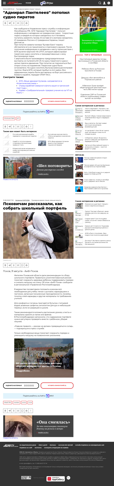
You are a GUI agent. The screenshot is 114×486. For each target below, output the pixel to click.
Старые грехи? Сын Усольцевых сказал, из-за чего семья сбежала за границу (97, 220)
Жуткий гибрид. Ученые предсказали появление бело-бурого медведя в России (98, 117)
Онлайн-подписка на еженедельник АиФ (89, 445)
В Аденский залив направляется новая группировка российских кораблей (24, 150)
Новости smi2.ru (10, 179)
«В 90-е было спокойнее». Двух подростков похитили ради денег (96, 234)
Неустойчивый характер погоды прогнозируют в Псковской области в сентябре (93, 61)
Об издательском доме (27, 445)
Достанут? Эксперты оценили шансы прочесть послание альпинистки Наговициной (98, 242)
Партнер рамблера (38, 477)
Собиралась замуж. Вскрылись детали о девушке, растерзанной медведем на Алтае (96, 139)
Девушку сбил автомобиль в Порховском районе (93, 79)
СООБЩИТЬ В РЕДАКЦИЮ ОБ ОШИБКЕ (56, 448)
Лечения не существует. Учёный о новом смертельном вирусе (96, 205)
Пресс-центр (43, 445)
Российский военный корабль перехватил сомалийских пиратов (24, 135)
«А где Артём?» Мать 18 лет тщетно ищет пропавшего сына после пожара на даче (97, 132)
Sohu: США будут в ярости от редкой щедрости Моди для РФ (97, 173)
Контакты (38, 448)
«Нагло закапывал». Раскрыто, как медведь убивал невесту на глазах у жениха (97, 110)
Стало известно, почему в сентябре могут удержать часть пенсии (96, 180)
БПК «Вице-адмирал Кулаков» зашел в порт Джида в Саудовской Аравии (58, 143)
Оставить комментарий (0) (57, 101)
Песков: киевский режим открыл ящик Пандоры (95, 158)
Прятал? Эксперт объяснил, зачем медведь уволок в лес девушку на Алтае (97, 213)
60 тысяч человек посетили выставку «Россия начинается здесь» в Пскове (39, 364)
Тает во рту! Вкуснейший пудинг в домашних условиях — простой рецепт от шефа (97, 147)
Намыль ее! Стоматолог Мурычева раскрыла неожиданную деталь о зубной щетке (97, 227)
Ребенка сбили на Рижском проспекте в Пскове (93, 70)
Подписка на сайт (25, 448)
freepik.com (7, 260)
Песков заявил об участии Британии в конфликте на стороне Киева (97, 166)
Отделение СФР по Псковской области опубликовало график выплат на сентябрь (93, 96)
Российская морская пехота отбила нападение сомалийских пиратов (59, 136)
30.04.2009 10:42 (8, 9)
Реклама (53, 445)
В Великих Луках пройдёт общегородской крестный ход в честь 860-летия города (93, 87)
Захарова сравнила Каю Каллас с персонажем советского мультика (96, 187)
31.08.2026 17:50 (8, 200)
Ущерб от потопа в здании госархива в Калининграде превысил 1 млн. (22, 143)
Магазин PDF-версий (65, 445)
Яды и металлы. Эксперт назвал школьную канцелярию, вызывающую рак (96, 125)
